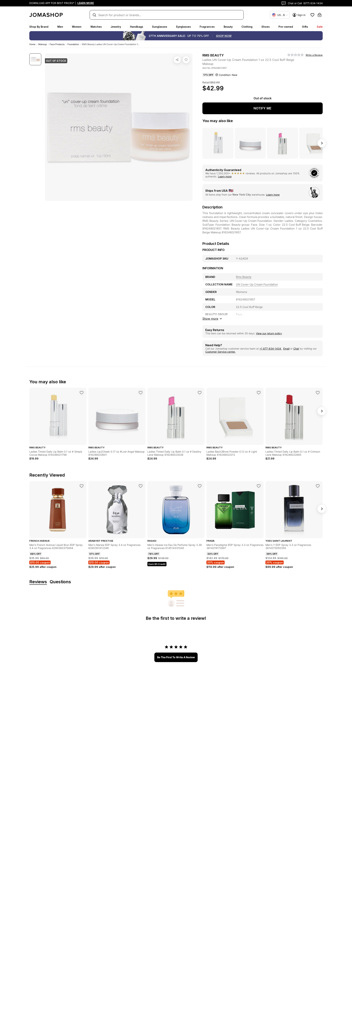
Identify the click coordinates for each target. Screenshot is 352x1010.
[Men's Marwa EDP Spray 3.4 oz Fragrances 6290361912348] (140, 485)
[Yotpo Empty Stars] (295, 55)
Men (60, 26)
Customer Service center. (220, 351)
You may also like (217, 121)
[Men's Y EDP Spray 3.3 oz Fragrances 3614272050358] (317, 485)
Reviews (38, 581)
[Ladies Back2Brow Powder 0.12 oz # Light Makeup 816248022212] (258, 392)
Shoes (265, 26)
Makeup (42, 44)
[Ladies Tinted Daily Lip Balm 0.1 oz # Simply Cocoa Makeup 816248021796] (81, 392)
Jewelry (116, 26)
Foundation (73, 44)
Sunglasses (159, 26)
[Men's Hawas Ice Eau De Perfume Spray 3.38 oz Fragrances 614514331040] (199, 485)
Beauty (228, 26)
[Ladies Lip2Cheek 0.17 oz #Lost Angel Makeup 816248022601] (140, 392)
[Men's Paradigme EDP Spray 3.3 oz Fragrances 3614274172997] (258, 485)
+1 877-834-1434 (270, 348)
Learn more (225, 176)
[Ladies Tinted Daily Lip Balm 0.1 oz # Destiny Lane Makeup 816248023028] (199, 392)
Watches (96, 26)
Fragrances (207, 26)
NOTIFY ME (263, 108)
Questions (60, 581)
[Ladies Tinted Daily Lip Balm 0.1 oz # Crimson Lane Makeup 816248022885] (317, 392)
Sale (320, 26)
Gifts (305, 26)
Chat (296, 348)
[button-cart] (319, 15)
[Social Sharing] (177, 59)
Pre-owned (285, 26)
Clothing (246, 26)
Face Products (57, 44)
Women (76, 26)
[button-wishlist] (312, 15)
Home (32, 44)
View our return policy (269, 333)
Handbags (136, 26)
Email (286, 348)
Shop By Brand (38, 26)
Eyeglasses (183, 26)
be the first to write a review (176, 657)
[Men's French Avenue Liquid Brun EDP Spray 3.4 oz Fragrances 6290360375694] (81, 485)
